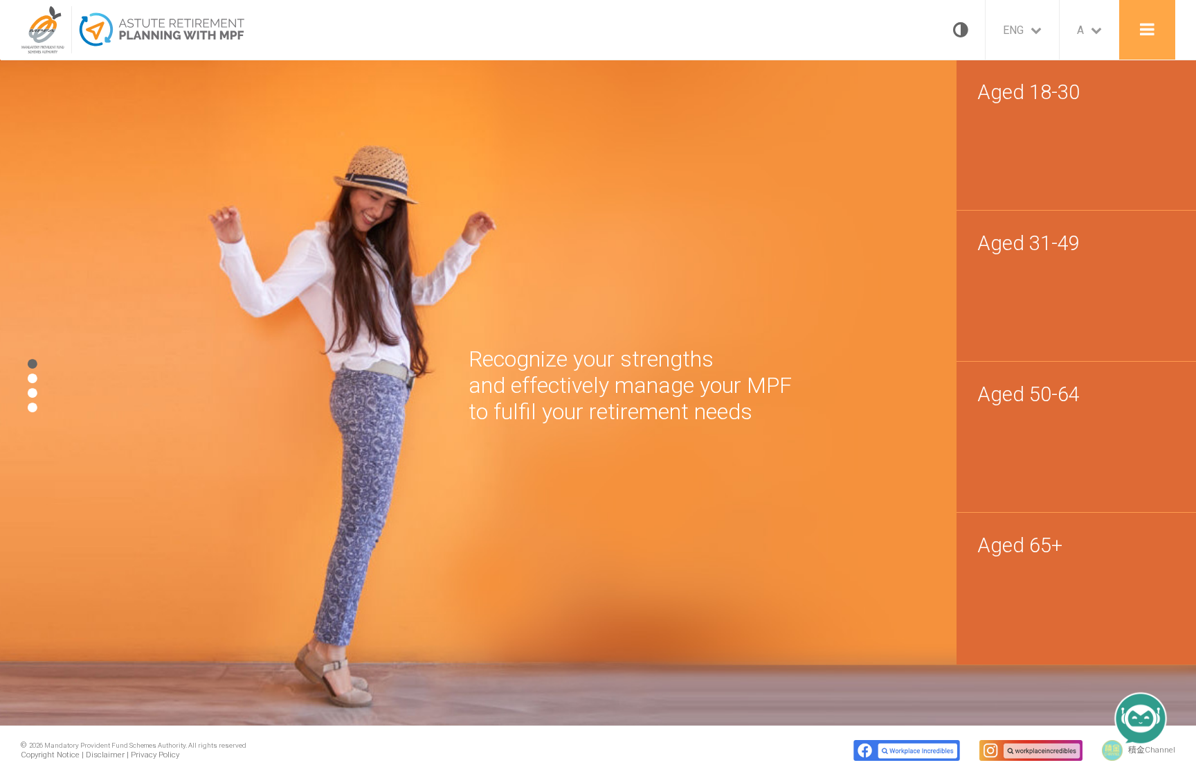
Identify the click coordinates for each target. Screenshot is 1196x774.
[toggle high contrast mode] (957, 30)
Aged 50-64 (1028, 394)
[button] (1154, 732)
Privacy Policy (155, 754)
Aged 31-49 (1028, 243)
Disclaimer (105, 754)
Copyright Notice (50, 754)
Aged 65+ (1019, 545)
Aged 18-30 (1028, 92)
